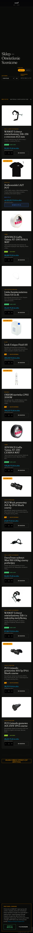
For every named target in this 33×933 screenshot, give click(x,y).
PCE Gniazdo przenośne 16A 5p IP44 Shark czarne (16, 670)
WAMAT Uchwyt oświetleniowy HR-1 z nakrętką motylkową (15, 615)
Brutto (21, 70)
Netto (28, 70)
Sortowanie (4, 75)
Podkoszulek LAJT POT (14, 186)
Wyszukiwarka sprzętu (24, 75)
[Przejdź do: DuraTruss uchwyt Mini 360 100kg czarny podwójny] (16, 541)
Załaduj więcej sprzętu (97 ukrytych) (16, 761)
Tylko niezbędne (23, 927)
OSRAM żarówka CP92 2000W (16, 396)
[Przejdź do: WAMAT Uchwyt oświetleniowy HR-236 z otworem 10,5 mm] (16, 115)
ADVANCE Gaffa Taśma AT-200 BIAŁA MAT (16, 239)
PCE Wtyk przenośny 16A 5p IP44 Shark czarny (15, 505)
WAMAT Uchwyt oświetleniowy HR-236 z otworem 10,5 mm (16, 134)
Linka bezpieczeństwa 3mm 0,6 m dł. (15, 293)
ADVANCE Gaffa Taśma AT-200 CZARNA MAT (13, 450)
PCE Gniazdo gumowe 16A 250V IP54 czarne (16, 724)
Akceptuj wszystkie (10, 926)
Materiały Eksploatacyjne (19, 99)
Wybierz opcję (16, 205)
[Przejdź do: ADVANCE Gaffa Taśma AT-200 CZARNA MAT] (16, 431)
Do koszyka (21, 153)
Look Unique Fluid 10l (15, 344)
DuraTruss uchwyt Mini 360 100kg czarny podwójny (16, 560)
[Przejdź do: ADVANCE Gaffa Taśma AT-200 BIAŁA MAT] (16, 221)
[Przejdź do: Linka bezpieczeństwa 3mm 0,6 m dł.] (16, 276)
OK (16, 78)
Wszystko (5, 99)
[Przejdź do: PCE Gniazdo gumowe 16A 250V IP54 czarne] (16, 707)
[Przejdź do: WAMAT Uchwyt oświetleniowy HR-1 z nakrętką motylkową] (16, 597)
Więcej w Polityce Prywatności (16, 921)
